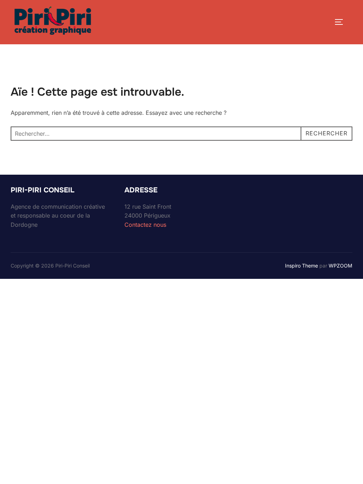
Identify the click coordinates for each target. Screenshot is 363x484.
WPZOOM (340, 266)
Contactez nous (145, 224)
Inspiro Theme (301, 266)
